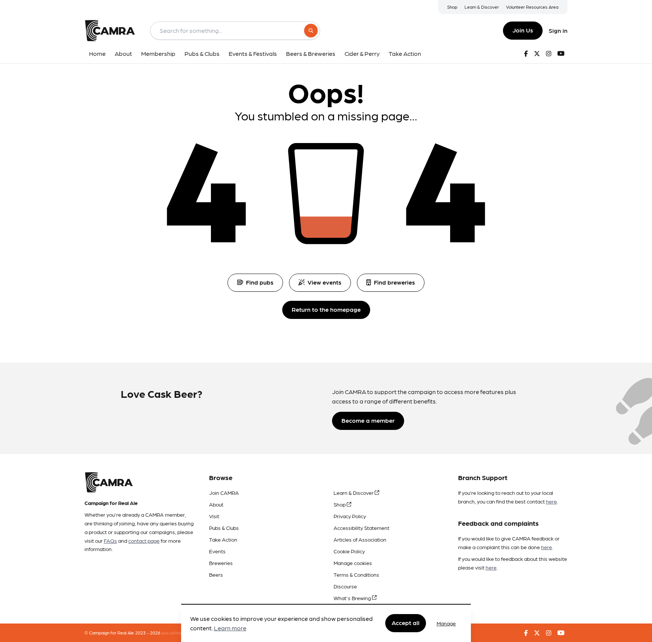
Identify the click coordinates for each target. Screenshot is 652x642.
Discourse (345, 586)
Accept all (406, 623)
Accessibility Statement (361, 528)
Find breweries (394, 282)
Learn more (230, 628)
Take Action (223, 539)
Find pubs (260, 282)
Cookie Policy (349, 551)
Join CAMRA (224, 493)
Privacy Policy (350, 516)
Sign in (558, 30)
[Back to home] (110, 30)
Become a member (368, 420)
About (216, 504)
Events (217, 551)
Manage (446, 623)
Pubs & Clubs (224, 528)
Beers (216, 574)
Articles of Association (360, 539)
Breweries (221, 563)
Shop (452, 6)
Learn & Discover (481, 6)
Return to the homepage (326, 309)
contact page (144, 540)
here (551, 501)
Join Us (522, 30)
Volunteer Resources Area (532, 6)
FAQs (110, 540)
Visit (214, 516)
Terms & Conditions (356, 574)
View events (324, 282)
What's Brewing (353, 598)
